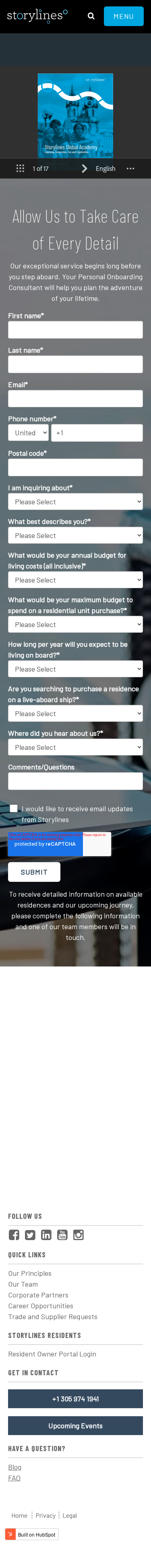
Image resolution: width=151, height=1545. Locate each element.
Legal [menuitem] (69, 1515)
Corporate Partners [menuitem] (38, 1294)
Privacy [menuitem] (45, 1515)
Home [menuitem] (19, 1515)
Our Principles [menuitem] (30, 1273)
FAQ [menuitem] (14, 1477)
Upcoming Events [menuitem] (75, 1425)
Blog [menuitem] (14, 1466)
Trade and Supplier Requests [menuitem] (52, 1316)
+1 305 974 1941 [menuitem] (75, 1398)
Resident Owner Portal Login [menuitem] (52, 1353)
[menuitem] (16, 1235)
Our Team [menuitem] (23, 1283)
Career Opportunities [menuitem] (40, 1305)
